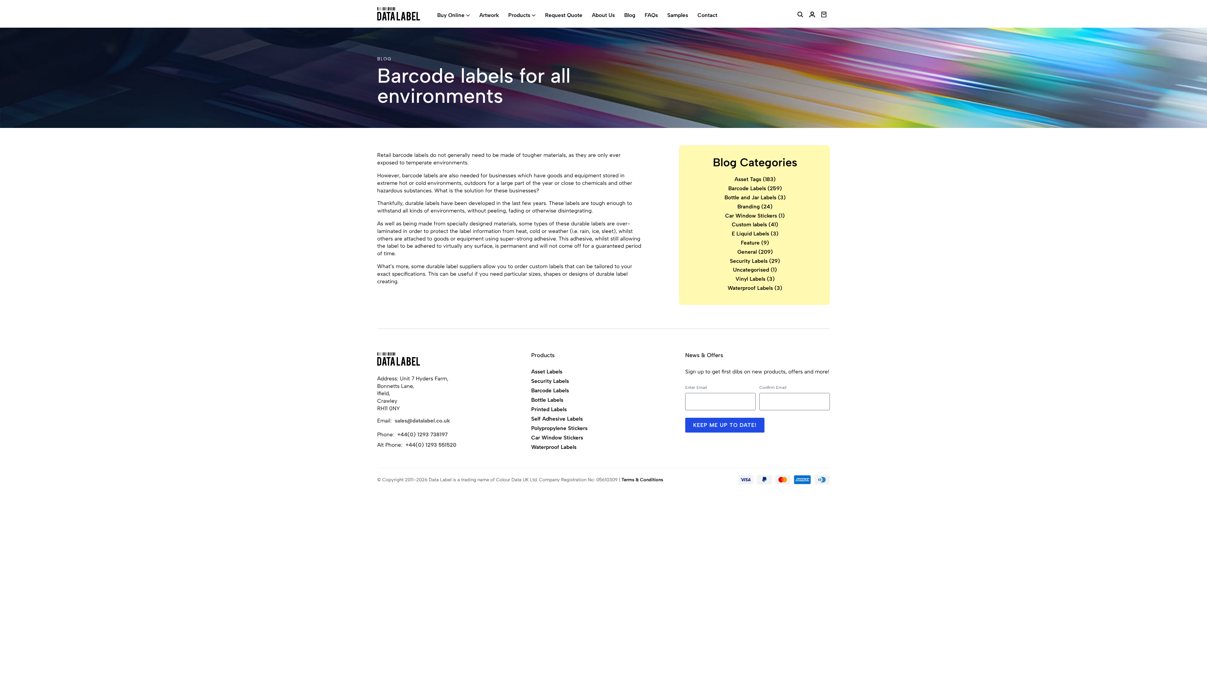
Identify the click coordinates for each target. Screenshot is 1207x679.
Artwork (489, 15)
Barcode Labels (755, 188)
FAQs (651, 15)
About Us (603, 15)
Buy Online (451, 15)
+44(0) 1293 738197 (422, 434)
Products (519, 15)
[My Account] (812, 15)
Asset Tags (755, 179)
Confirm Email (772, 387)
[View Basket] (824, 15)
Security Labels (755, 261)
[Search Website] (800, 15)
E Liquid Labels (755, 233)
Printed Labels (549, 409)
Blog (629, 15)
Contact (707, 15)
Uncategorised (755, 270)
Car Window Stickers (755, 216)
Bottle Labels (547, 400)
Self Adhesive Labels (557, 419)
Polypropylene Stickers (559, 428)
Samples (677, 15)
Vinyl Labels (755, 279)
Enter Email (696, 387)
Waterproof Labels (755, 288)
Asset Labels (546, 371)
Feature (755, 243)
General (755, 252)
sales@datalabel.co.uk (422, 420)
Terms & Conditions (642, 480)
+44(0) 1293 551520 (430, 445)
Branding (755, 206)
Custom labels (755, 224)
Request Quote (563, 15)
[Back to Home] (398, 359)
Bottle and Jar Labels (755, 197)
